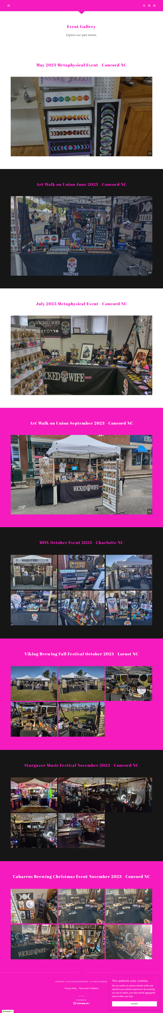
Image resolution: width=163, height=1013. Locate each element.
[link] (149, 5)
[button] (8, 5)
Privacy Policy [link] (71, 988)
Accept (134, 1004)
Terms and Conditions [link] (88, 988)
